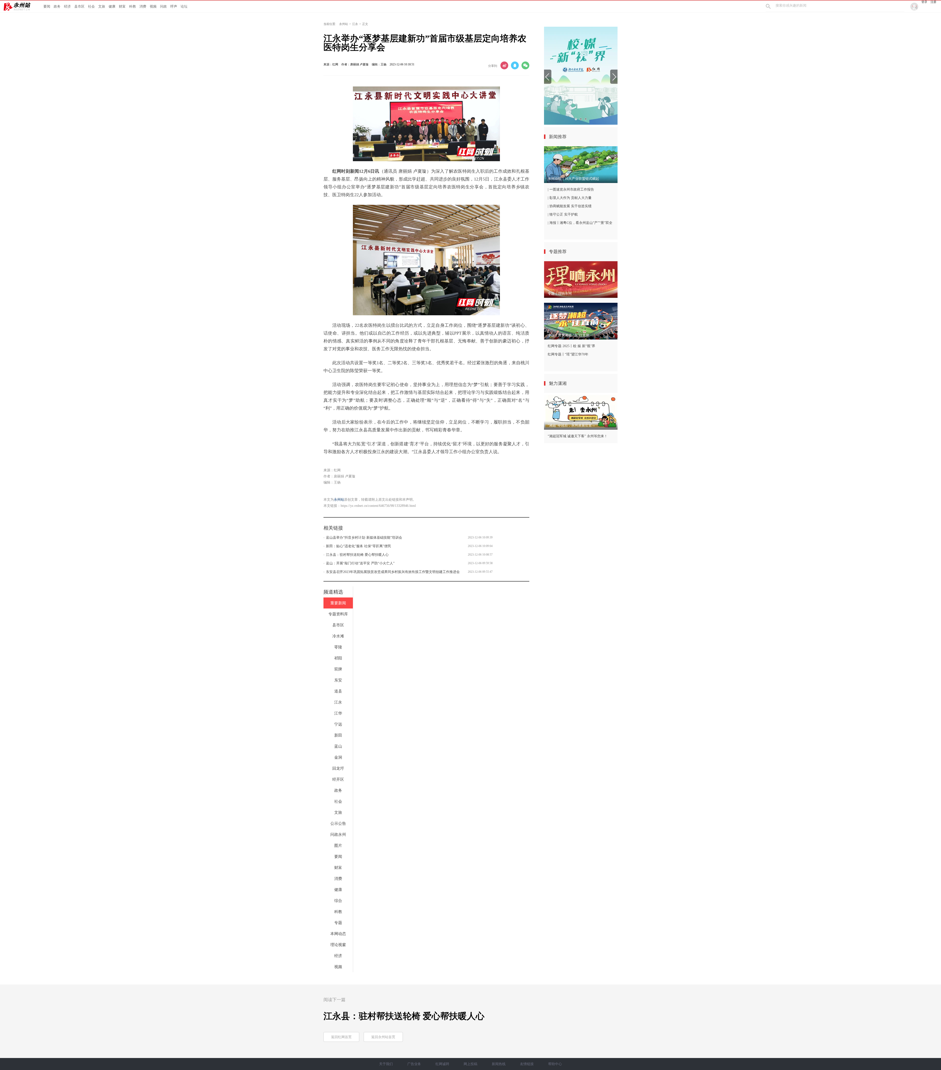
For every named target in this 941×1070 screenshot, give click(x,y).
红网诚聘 (442, 1064)
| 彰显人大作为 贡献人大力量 (570, 198)
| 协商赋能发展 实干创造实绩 (570, 206)
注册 (933, 2)
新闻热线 (499, 1064)
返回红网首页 (341, 1037)
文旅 (101, 6)
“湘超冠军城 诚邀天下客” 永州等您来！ (577, 436)
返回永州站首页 (383, 1037)
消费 (142, 6)
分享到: (493, 66)
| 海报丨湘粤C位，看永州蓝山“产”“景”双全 (580, 223)
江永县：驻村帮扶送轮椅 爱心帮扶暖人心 (357, 555)
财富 (122, 6)
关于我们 (386, 1064)
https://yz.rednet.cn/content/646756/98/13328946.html (378, 506)
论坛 (184, 6)
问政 (163, 6)
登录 (924, 2)
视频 (153, 6)
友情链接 (527, 1064)
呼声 (173, 6)
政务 (57, 6)
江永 (355, 24)
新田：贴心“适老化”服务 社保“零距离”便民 (358, 546)
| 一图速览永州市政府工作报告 (571, 189)
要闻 (46, 6)
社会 (91, 6)
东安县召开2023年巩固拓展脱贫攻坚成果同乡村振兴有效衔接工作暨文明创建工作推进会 (393, 572)
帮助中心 (555, 1064)
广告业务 (414, 1064)
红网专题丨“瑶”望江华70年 (568, 354)
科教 (132, 6)
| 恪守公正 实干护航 (563, 214)
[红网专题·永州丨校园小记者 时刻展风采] (581, 76)
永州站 (343, 24)
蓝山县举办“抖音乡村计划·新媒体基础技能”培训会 (364, 537)
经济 (67, 6)
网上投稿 (470, 1064)
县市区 (79, 6)
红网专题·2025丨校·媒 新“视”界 (571, 346)
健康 (112, 6)
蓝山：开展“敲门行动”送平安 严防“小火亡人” (360, 563)
